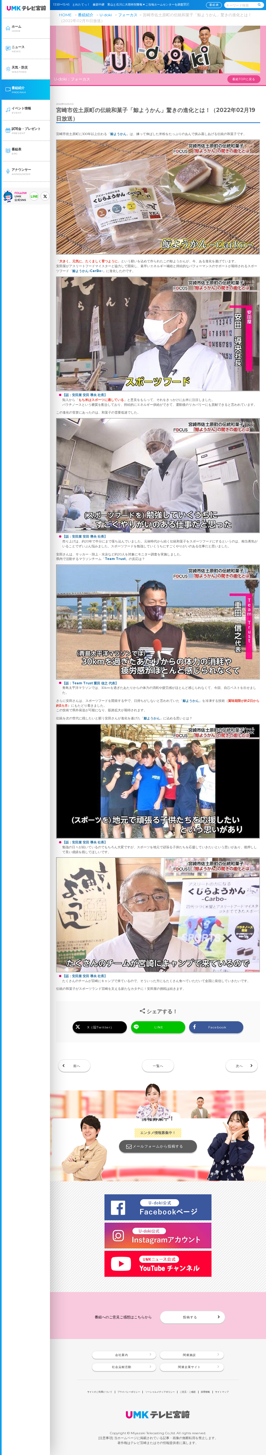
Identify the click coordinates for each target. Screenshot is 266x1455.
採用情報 (205, 1392)
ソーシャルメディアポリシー (160, 1392)
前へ (76, 1066)
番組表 (214, 4)
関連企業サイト (189, 1367)
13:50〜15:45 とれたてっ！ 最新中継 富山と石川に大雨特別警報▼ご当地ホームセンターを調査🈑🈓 (122, 4)
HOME (65, 14)
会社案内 (121, 1355)
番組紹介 (85, 14)
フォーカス (128, 14)
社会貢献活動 (121, 1367)
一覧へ (158, 1066)
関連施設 (189, 1355)
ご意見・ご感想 (188, 1392)
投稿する (190, 1317)
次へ (239, 1066)
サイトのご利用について (99, 1392)
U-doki (106, 14)
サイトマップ (222, 1392)
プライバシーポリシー (128, 1392)
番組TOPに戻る (243, 79)
